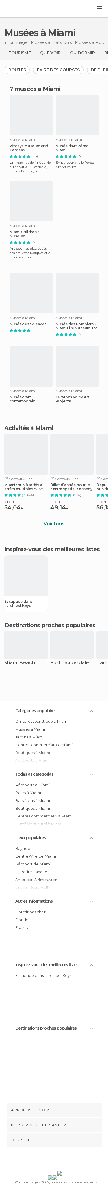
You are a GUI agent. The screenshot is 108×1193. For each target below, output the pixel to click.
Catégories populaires (35, 710)
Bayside (22, 848)
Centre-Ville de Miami (35, 856)
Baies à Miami (28, 792)
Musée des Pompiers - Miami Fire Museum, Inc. (77, 326)
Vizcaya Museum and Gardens (29, 148)
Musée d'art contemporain (22, 399)
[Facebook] (45, 1160)
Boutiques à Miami (32, 808)
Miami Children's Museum (24, 234)
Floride (22, 919)
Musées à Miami (30, 729)
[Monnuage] (20, 9)
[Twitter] (52, 1160)
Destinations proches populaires (49, 625)
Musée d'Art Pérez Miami (72, 148)
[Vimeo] (60, 1160)
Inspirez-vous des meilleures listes (46, 964)
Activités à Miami (28, 428)
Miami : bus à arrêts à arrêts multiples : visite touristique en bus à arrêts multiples (24, 487)
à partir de (12, 501)
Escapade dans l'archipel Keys (18, 604)
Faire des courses (58, 69)
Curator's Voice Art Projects (72, 399)
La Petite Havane (31, 871)
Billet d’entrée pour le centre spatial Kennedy (71, 487)
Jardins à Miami (29, 737)
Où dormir (82, 52)
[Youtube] (67, 1160)
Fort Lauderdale (69, 662)
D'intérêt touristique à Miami (41, 721)
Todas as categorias (34, 774)
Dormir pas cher (30, 912)
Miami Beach (19, 662)
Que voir (50, 52)
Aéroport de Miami (33, 864)
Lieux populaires (30, 837)
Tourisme (19, 52)
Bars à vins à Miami (32, 800)
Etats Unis (24, 927)
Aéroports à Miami (32, 785)
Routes (17, 69)
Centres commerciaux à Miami (44, 744)
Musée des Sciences (28, 324)
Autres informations (34, 901)
